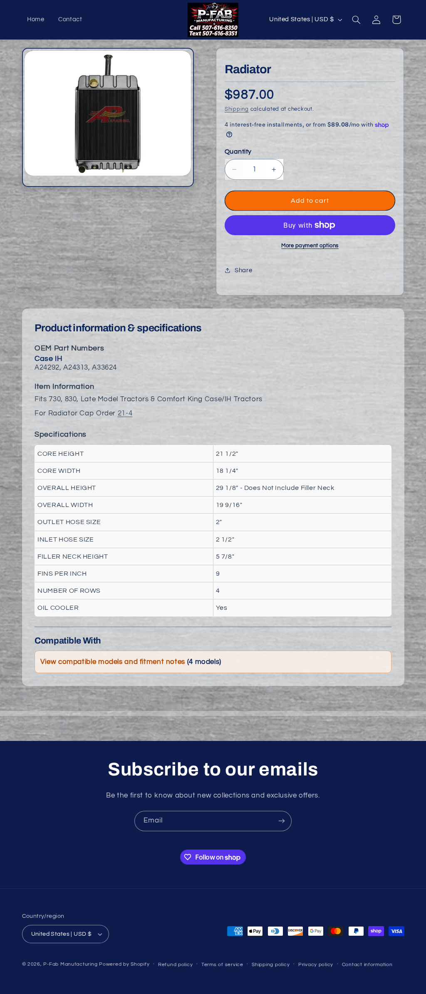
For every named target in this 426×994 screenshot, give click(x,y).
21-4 (125, 413)
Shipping (237, 109)
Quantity (238, 151)
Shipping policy (271, 964)
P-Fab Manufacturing (70, 964)
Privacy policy (315, 964)
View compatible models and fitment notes (130, 662)
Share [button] (243, 270)
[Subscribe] (281, 821)
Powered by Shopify (124, 964)
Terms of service (222, 964)
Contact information (367, 964)
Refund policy (175, 964)
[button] (356, 19)
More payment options (310, 245)
